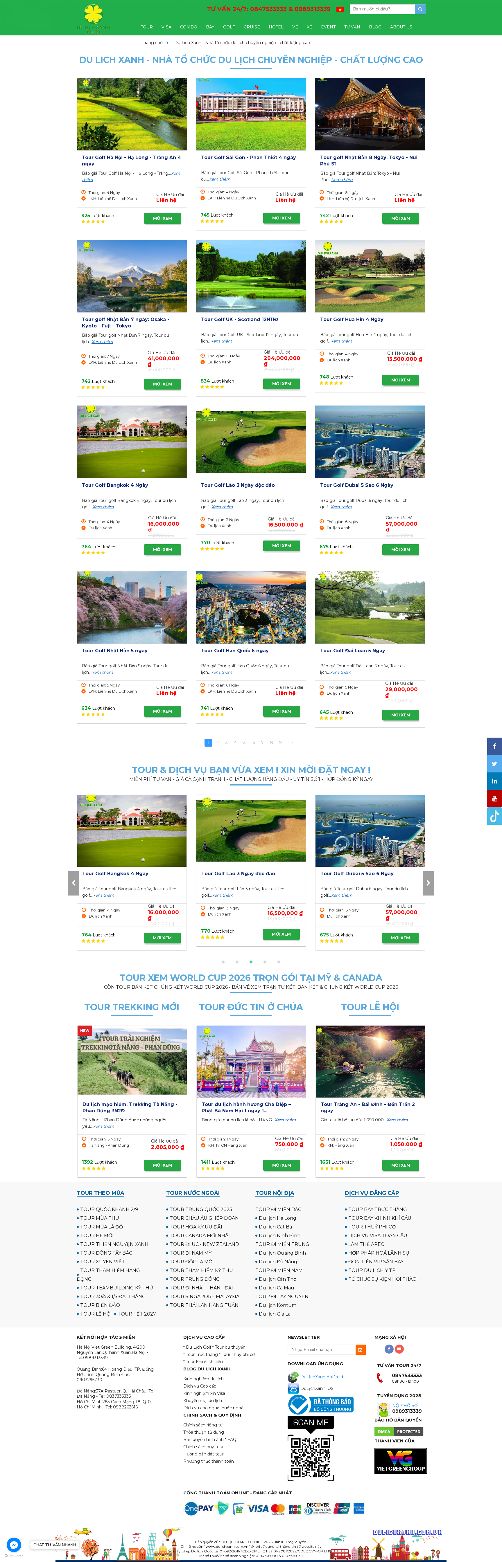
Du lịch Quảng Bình (282, 1253)
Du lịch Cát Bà (275, 1227)
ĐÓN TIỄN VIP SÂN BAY (376, 1261)
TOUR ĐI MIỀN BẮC (278, 1209)
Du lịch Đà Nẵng (278, 1261)
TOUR (147, 27)
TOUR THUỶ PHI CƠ (372, 1227)
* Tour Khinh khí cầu (203, 1361)
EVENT (328, 27)
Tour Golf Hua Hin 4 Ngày (351, 319)
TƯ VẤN (352, 27)
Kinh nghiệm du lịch (203, 1378)
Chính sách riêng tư (203, 1425)
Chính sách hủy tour (203, 1446)
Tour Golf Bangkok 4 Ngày (115, 485)
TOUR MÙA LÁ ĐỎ (101, 1227)
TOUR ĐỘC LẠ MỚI (192, 1261)
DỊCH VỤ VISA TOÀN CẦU (377, 1235)
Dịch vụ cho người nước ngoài (213, 1407)
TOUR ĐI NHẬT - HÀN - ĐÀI (201, 1288)
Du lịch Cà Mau (276, 1288)
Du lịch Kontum (277, 1305)
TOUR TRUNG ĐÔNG (195, 1279)
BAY (210, 27)
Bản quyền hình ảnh (203, 1439)
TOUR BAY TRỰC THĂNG (377, 1209)
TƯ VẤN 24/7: (269, 9)
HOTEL (276, 27)
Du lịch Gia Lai (275, 1314)
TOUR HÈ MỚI (97, 1235)
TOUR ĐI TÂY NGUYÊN (282, 1296)
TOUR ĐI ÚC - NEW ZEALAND (204, 1244)
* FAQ (230, 1439)
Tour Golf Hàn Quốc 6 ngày (235, 650)
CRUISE (252, 27)
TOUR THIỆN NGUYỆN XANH (114, 1244)
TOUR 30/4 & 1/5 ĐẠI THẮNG (113, 1296)
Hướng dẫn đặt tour (203, 1454)
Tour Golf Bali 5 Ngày (346, 873)
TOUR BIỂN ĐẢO (100, 1305)
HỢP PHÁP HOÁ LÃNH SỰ (378, 1253)
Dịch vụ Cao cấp (199, 1386)
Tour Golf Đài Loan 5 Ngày (352, 650)
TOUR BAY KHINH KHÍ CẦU (379, 1218)
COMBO (188, 27)
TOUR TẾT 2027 (137, 1314)
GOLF (229, 27)
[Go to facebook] (14, 1545)
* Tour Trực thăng (200, 1354)
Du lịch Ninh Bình (279, 1235)
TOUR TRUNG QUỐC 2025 (201, 1209)
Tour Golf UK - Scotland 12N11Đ (239, 319)
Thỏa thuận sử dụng (203, 1432)
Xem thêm (219, 179)
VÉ (295, 27)
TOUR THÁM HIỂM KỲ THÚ (201, 1270)
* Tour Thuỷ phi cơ (237, 1354)
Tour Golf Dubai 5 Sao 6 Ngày (356, 485)
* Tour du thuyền (228, 1347)
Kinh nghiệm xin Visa (204, 1393)
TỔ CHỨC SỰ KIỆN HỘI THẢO (382, 1279)
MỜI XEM (162, 218)
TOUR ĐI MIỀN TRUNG (282, 1244)
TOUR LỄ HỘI (96, 1314)
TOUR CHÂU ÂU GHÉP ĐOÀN (204, 1218)
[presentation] (73, 883)
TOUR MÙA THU (99, 1218)
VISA (166, 27)
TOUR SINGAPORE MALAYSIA (204, 1296)
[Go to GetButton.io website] (14, 1556)
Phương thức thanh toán (208, 1461)
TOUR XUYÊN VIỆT (102, 1261)
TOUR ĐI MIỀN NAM (279, 1270)
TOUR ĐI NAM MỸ (190, 1253)
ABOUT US (401, 27)
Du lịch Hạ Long (277, 1218)
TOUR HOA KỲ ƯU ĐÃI (196, 1227)
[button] (223, 962)
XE (309, 27)
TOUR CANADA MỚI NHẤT (201, 1235)
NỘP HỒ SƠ (405, 1405)
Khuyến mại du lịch (202, 1400)
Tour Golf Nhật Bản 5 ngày (115, 650)
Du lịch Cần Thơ (277, 1279)
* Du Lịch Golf (197, 1347)
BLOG (375, 27)
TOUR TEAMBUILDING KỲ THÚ (116, 1288)
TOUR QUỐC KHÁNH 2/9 (109, 1209)
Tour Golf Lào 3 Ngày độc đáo (238, 485)
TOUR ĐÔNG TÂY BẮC (106, 1253)
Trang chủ (153, 42)
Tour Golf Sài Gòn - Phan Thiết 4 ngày (248, 157)
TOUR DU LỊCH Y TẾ (371, 1270)
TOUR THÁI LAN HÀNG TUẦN (204, 1305)
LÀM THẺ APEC (366, 1244)
